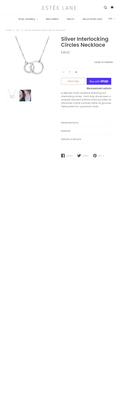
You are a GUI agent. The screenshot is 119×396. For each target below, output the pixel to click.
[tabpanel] (32, 62)
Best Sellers (52, 19)
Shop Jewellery (27, 19)
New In (70, 19)
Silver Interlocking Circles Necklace (45, 30)
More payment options (99, 88)
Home (9, 30)
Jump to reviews (103, 62)
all (18, 30)
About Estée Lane (92, 19)
